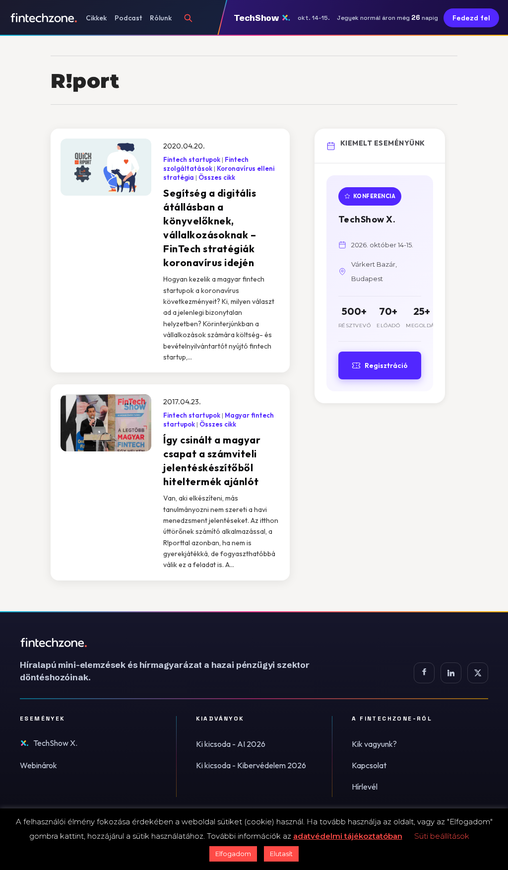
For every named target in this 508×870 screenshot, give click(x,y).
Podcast (128, 17)
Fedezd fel (471, 17)
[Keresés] (188, 17)
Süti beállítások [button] (441, 836)
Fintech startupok (191, 159)
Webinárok (38, 765)
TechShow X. (55, 743)
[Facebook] (424, 672)
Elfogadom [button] (233, 854)
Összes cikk (216, 177)
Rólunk (161, 17)
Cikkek (96, 17)
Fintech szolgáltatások (206, 163)
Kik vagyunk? (374, 744)
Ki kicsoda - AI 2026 (230, 744)
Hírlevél (365, 787)
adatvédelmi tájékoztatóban (347, 836)
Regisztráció (386, 365)
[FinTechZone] (178, 642)
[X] (477, 672)
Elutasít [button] (281, 854)
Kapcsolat (369, 765)
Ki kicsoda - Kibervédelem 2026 (251, 765)
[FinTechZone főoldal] (44, 17)
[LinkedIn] (451, 672)
